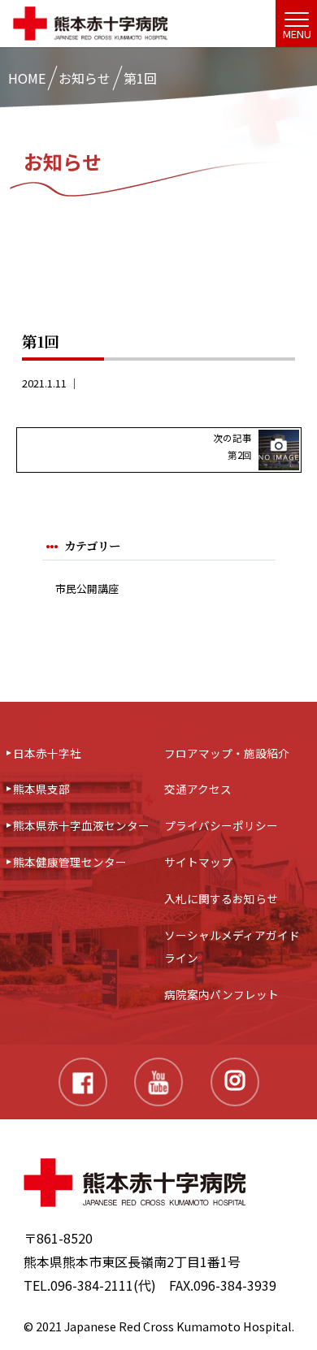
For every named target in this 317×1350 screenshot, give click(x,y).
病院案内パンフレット (221, 994)
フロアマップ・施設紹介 (226, 753)
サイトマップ (198, 862)
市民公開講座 (87, 588)
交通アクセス (198, 789)
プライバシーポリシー (221, 825)
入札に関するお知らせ (221, 898)
